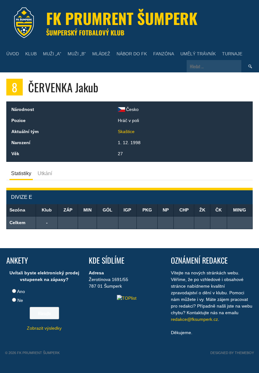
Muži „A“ (52, 53)
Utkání (45, 173)
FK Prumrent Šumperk (121, 18)
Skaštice (126, 131)
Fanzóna (163, 53)
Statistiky (21, 173)
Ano (21, 291)
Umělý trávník (198, 53)
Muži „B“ (77, 53)
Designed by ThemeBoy (232, 353)
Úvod (12, 53)
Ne (20, 300)
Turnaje (232, 53)
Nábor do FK (132, 53)
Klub (31, 53)
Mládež (101, 53)
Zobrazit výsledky (44, 328)
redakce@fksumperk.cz (194, 319)
